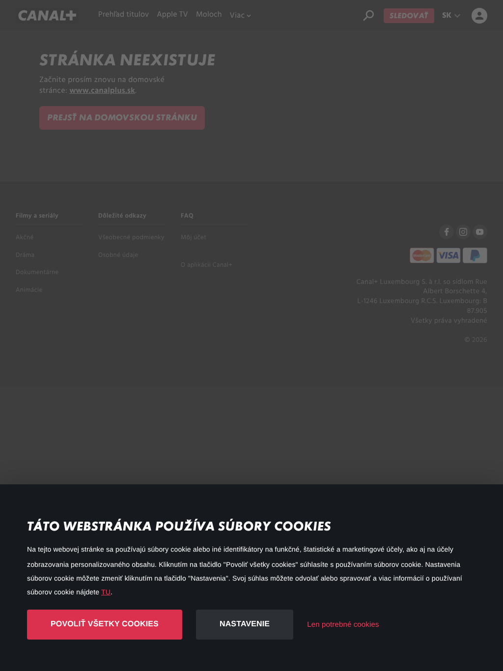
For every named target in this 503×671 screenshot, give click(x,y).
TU (106, 592)
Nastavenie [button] (245, 624)
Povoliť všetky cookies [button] (105, 624)
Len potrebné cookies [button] (343, 624)
